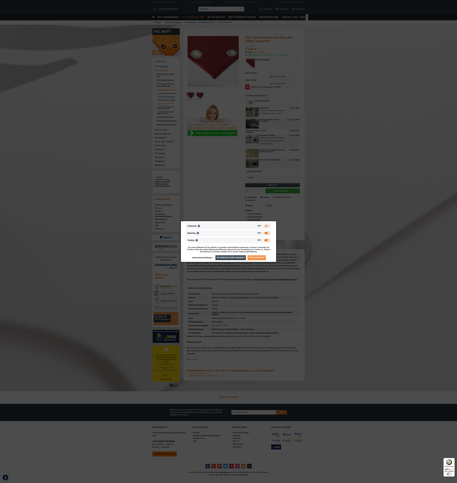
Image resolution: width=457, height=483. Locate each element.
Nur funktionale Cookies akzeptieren (230, 258)
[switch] (449, 474)
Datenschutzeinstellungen (202, 258)
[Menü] (453, 459)
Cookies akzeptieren (256, 258)
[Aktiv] (267, 226)
